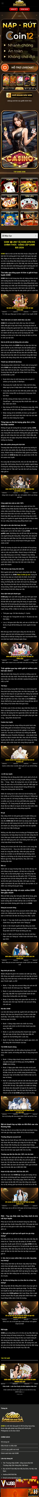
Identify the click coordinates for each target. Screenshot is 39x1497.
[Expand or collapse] (36, 235)
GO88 (3, 1426)
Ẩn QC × (34, 1477)
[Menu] (2, 3)
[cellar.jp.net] (19, 3)
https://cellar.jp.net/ (23, 575)
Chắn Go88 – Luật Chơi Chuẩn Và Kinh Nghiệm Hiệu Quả (19, 1386)
